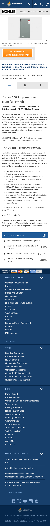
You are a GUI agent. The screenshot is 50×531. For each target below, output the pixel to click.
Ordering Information (14, 417)
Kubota (8, 316)
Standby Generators (14, 353)
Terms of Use (11, 404)
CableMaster (11, 296)
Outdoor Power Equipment (17, 380)
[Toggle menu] (3, 4)
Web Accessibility (13, 431)
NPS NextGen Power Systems (19, 303)
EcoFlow (9, 326)
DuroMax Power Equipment (18, 323)
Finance (9, 434)
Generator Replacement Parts (19, 376)
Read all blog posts (15, 492)
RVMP (8, 306)
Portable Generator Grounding (19, 468)
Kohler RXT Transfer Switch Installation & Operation (20, 247)
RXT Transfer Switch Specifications (18, 241)
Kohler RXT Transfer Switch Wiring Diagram (18, 260)
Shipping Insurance (14, 414)
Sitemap (9, 438)
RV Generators (12, 360)
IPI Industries (11, 333)
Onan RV (9, 299)
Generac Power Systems (16, 283)
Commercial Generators (16, 363)
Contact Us (10, 444)
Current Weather (13, 424)
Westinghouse (11, 313)
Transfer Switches (13, 366)
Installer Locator (12, 397)
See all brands (10, 341)
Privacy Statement (13, 407)
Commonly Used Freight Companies (22, 401)
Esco (7, 319)
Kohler (8, 286)
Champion (10, 309)
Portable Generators (14, 356)
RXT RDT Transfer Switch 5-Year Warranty (21, 254)
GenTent (9, 330)
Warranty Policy (12, 421)
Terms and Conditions (15, 427)
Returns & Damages (14, 411)
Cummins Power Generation (18, 289)
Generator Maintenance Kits (18, 373)
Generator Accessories (15, 370)
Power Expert (11, 394)
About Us (9, 441)
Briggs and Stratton (14, 293)
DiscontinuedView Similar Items (17, 53)
